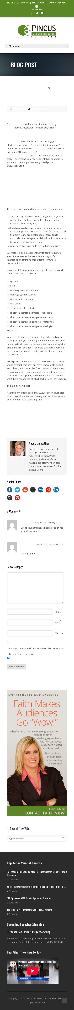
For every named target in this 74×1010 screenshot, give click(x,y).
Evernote (12, 141)
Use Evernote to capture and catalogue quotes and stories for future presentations (36, 93)
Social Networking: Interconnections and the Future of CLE (36, 886)
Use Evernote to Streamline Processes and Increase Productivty (33, 131)
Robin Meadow (40, 148)
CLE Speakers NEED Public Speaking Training (29, 898)
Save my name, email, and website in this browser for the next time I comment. (36, 651)
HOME (10, 2)
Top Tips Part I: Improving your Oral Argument (29, 910)
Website (59, 633)
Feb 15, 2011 (18, 109)
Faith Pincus (38, 109)
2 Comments (58, 88)
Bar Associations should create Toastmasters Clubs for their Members (37, 873)
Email (57, 622)
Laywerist (15, 124)
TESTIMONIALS (22, 2)
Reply (61, 522)
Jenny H (26, 522)
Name (58, 611)
